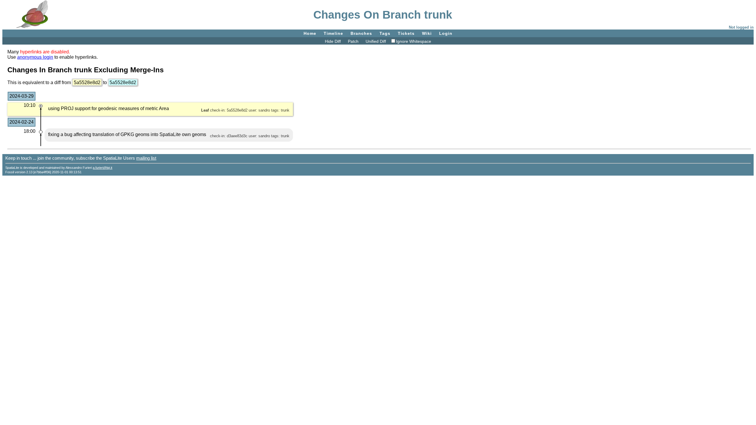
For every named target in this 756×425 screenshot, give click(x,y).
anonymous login (35, 57)
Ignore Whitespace (413, 41)
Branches (361, 33)
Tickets (406, 33)
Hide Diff (333, 41)
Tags (384, 33)
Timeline (333, 33)
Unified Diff (376, 41)
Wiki (427, 33)
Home (310, 33)
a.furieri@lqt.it (102, 167)
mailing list (146, 158)
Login (445, 33)
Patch (353, 41)
